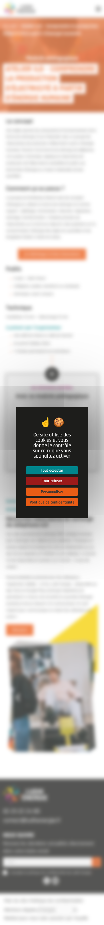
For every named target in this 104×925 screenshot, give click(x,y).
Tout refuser (52, 481)
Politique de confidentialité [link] (52, 502)
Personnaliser (52, 492)
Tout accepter (52, 470)
